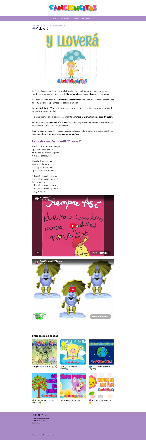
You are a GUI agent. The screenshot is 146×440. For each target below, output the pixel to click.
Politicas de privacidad (40, 418)
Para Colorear (85, 18)
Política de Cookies (39, 420)
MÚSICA (55, 18)
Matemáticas (65, 18)
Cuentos (75, 18)
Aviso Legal (36, 423)
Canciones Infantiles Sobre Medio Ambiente (48, 25)
